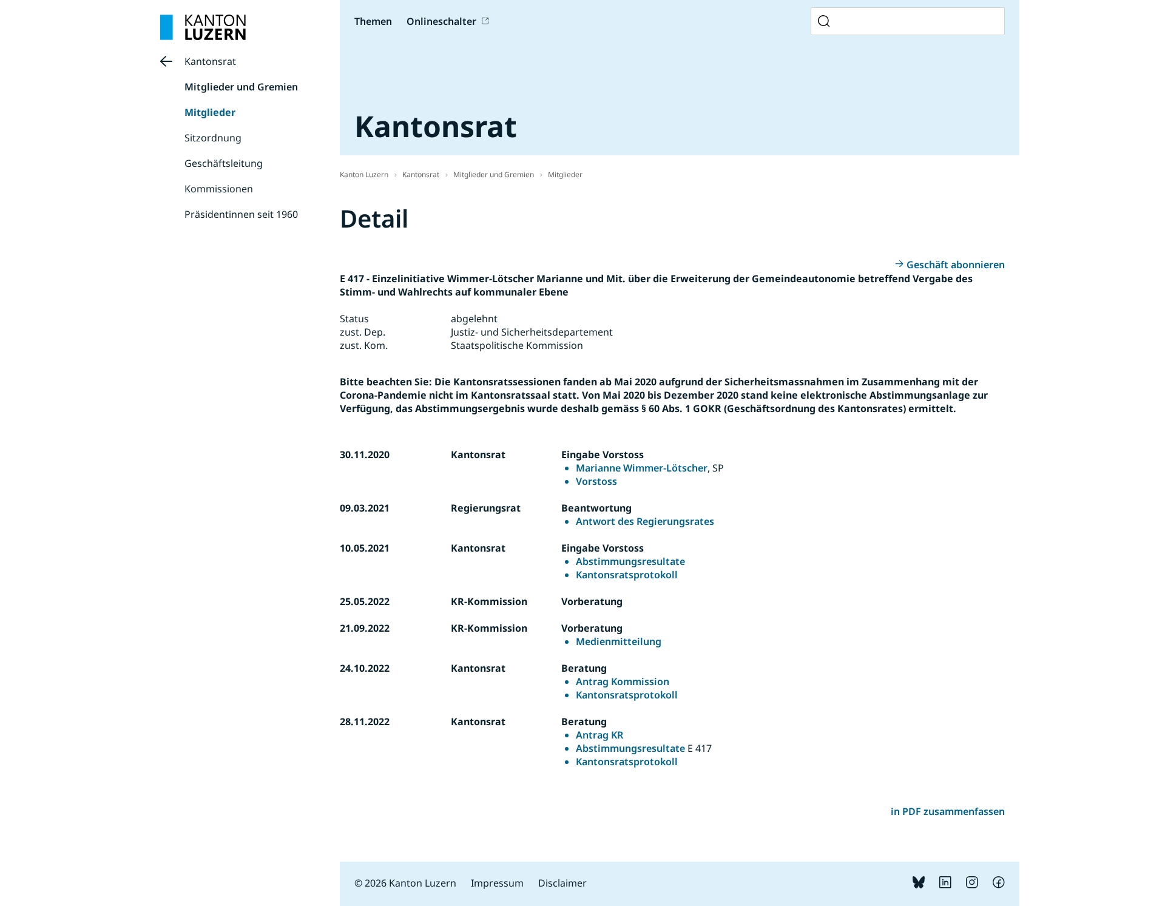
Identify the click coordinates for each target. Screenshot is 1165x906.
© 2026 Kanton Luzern (405, 883)
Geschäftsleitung (223, 163)
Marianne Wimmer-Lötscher (641, 468)
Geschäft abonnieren (956, 264)
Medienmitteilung (618, 641)
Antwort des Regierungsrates (645, 521)
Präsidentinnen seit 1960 (241, 214)
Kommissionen (218, 188)
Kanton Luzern (364, 174)
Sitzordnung (212, 137)
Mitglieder (209, 112)
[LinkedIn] (945, 884)
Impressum (497, 883)
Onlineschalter (441, 21)
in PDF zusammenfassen (948, 811)
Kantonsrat (210, 61)
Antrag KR (599, 735)
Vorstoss (596, 481)
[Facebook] (999, 884)
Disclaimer (562, 883)
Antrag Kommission (622, 681)
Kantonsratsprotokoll (627, 574)
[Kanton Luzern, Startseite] (203, 27)
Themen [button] (373, 21)
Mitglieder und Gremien (241, 86)
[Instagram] (972, 884)
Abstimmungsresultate (630, 561)
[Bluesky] (919, 884)
